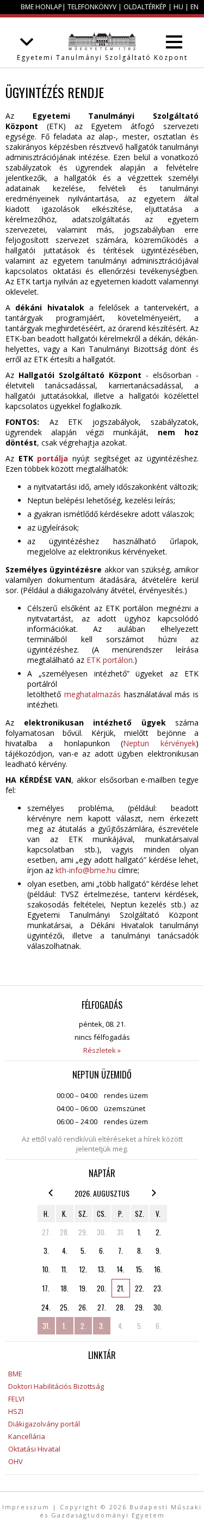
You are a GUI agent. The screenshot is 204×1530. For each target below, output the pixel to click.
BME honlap (41, 6)
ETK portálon (109, 660)
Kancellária (26, 1436)
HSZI (15, 1411)
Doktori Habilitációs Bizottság (56, 1386)
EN (194, 6)
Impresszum (26, 1507)
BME (15, 1374)
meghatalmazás (92, 694)
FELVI (16, 1399)
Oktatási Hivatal (34, 1449)
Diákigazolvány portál (44, 1424)
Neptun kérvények (159, 743)
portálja (52, 458)
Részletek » (102, 1050)
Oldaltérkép (144, 6)
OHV (15, 1461)
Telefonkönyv (91, 6)
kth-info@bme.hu (85, 870)
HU (178, 6)
